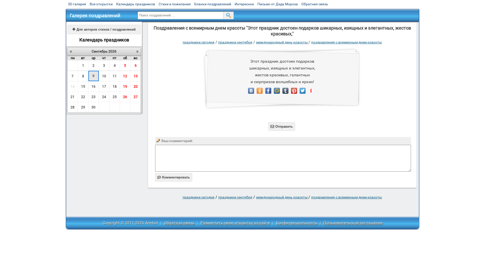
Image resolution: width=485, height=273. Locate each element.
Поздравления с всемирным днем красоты (346, 42)
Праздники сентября (235, 42)
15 (83, 86)
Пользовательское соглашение (353, 222)
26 (125, 97)
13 (136, 76)
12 (125, 76)
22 (83, 97)
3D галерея (77, 4)
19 (125, 86)
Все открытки (101, 4)
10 (104, 76)
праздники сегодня (198, 42)
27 (136, 97)
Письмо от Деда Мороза (277, 4)
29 (83, 107)
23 (93, 97)
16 (93, 86)
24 (104, 97)
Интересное (244, 4)
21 (72, 97)
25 (115, 97)
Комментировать (173, 177)
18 (115, 86)
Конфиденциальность (297, 222)
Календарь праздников (135, 4)
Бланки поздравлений (212, 4)
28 (72, 107)
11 (115, 76)
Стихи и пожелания (175, 4)
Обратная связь (314, 4)
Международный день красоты (282, 42)
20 (136, 86)
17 (104, 86)
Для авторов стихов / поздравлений (104, 29)
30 (93, 107)
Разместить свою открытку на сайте (235, 222)
